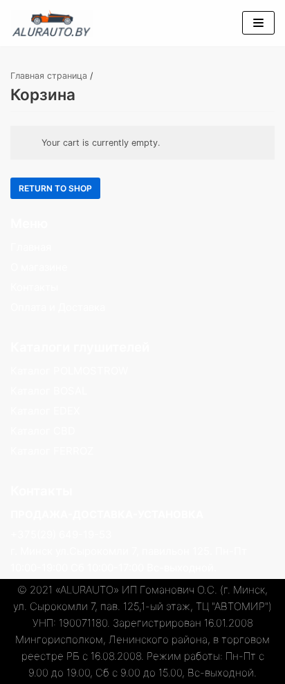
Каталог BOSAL (48, 390)
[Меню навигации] (258, 23)
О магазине (39, 267)
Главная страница (48, 75)
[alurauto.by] (51, 23)
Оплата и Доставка (57, 307)
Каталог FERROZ (51, 450)
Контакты (34, 287)
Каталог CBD (42, 430)
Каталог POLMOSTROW (69, 370)
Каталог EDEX (45, 410)
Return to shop (55, 188)
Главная (30, 247)
